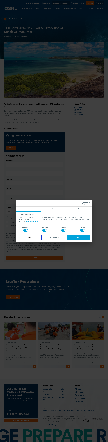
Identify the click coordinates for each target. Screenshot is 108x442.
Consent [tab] (28, 209)
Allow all (78, 237)
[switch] (44, 230)
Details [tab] (54, 208)
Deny (29, 237)
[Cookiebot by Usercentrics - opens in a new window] (82, 203)
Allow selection (54, 237)
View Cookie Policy (32, 221)
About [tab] (79, 208)
